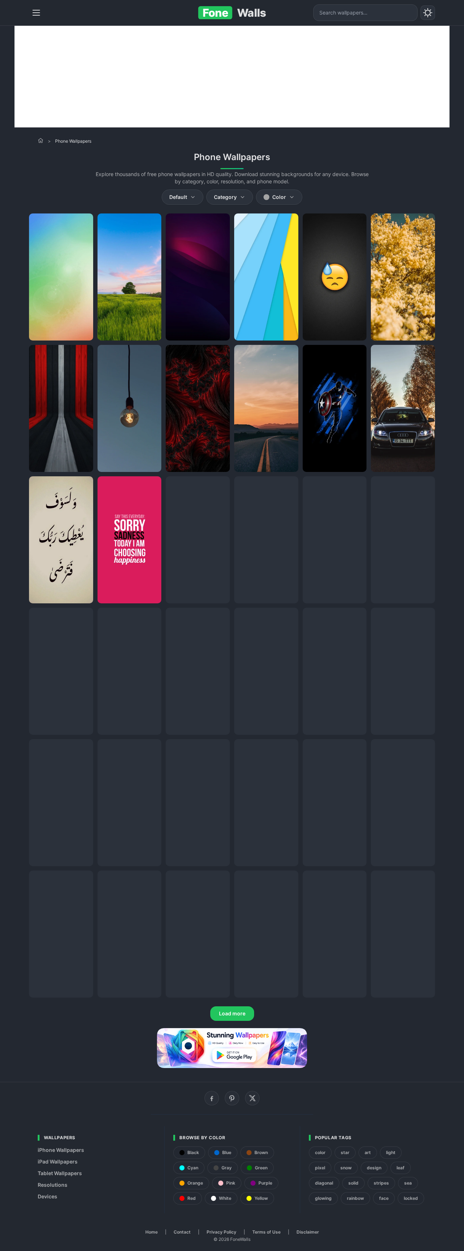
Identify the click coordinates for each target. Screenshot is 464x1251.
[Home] (41, 140)
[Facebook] (211, 1098)
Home (151, 1232)
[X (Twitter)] (252, 1098)
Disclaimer (308, 1232)
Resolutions (52, 1185)
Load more (232, 1013)
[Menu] (36, 12)
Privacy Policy (221, 1232)
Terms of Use (266, 1232)
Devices (47, 1196)
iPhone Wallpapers (61, 1150)
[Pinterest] (232, 1098)
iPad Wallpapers (58, 1161)
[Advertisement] (232, 76)
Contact (182, 1232)
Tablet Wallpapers (60, 1173)
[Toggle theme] (427, 12)
